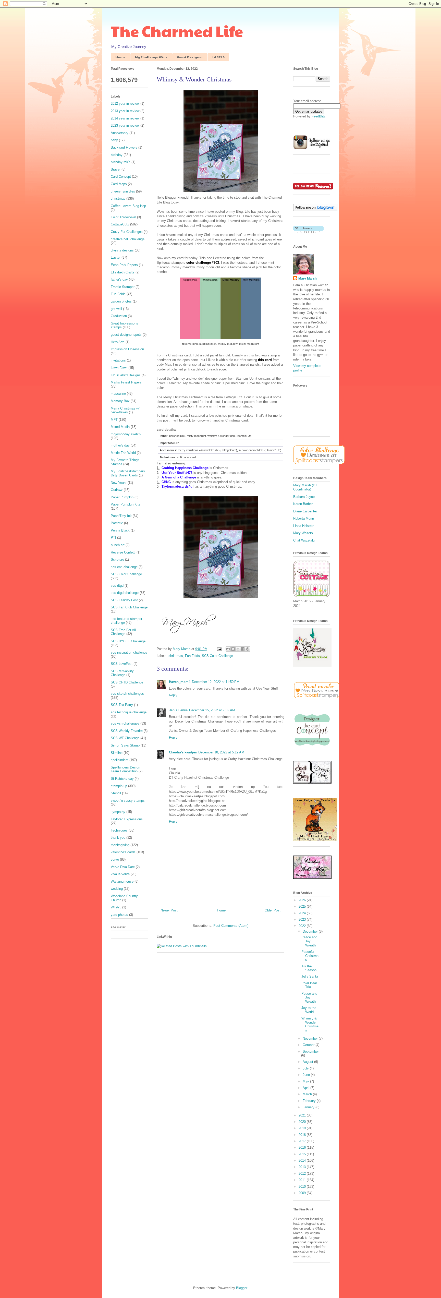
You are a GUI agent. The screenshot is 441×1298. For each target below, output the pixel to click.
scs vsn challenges (125, 723)
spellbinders (119, 760)
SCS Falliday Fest (124, 600)
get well (116, 309)
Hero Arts (118, 342)
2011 (303, 1180)
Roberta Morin (303, 518)
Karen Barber (303, 504)
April (306, 1088)
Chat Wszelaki (304, 540)
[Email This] (228, 649)
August (308, 1062)
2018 (303, 1135)
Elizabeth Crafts (122, 272)
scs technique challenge (128, 712)
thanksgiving (120, 845)
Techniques (119, 830)
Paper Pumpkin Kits (125, 504)
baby (114, 140)
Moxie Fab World (123, 453)
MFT (114, 420)
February (310, 1101)
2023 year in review (125, 125)
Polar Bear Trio (309, 985)
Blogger (241, 1288)
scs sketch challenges (127, 693)
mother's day (120, 445)
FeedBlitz (319, 116)
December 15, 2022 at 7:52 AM (212, 710)
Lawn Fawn (119, 368)
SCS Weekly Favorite (127, 731)
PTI (113, 537)
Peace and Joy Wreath (309, 941)
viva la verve (120, 874)
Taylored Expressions (127, 819)
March (308, 1094)
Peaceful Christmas (309, 956)
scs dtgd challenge (125, 593)
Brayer (115, 169)
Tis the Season (308, 968)
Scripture (117, 559)
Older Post (272, 910)
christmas (175, 656)
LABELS (218, 57)
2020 (303, 1122)
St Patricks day (122, 778)
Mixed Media (120, 427)
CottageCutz (120, 224)
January (309, 1107)
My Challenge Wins (151, 57)
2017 (303, 1141)
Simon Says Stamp (125, 745)
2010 (303, 1186)
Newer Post (169, 910)
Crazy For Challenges (127, 232)
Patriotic (117, 523)
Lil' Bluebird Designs (126, 375)
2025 (303, 906)
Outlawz (117, 490)
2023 (303, 919)
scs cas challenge (124, 567)
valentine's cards (123, 852)
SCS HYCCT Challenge (128, 641)
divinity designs (122, 250)
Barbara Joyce (304, 497)
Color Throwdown (123, 217)
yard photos (119, 915)
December (311, 931)
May (306, 1081)
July (306, 1068)
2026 (303, 900)
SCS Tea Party (122, 705)
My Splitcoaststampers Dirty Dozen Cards (128, 473)
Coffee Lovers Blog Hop (128, 206)
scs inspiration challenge (129, 652)
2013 (303, 1167)
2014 (303, 1160)
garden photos (121, 301)
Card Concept (121, 176)
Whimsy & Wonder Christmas (309, 1024)
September (311, 1051)
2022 (303, 926)
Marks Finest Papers (126, 382)
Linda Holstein (303, 526)
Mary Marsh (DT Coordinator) (305, 487)
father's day (119, 279)
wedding (117, 889)
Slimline (116, 753)
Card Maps (119, 184)
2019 (303, 1128)
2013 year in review (125, 111)
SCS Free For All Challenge (123, 632)
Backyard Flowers (124, 147)
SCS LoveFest (121, 664)
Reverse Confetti (123, 552)
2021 (303, 1115)
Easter (115, 257)
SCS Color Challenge (217, 656)
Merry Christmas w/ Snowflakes (125, 410)
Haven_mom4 (179, 682)
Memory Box (120, 401)
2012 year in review (125, 103)
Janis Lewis (178, 710)
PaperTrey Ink (121, 516)
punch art (118, 545)
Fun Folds (192, 656)
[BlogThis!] (233, 649)
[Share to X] (237, 649)
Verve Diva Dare (123, 867)
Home (120, 57)
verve (115, 859)
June (307, 1075)
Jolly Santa (309, 976)
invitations (118, 360)
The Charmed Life (177, 31)
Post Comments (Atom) (230, 926)
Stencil (116, 793)
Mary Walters (303, 533)
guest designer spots (126, 334)
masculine (118, 393)
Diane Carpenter (305, 511)
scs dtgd (117, 585)
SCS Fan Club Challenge (129, 607)
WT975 (116, 907)
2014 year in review (125, 118)
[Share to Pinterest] (247, 649)
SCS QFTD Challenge (127, 682)
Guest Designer (190, 57)
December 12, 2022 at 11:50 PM (215, 682)
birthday (116, 155)
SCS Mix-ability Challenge (122, 673)
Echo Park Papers (124, 265)
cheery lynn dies (123, 191)
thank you (118, 837)
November (311, 1038)
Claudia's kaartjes (183, 752)
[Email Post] (219, 649)
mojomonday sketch (126, 434)
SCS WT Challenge (125, 738)
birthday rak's (120, 162)
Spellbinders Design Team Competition (125, 769)
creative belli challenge (127, 239)
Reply (173, 695)
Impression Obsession (127, 349)
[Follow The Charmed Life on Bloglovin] (315, 210)
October (309, 1045)
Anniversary (119, 133)
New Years (119, 483)
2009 (303, 1193)
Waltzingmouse (122, 881)
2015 (303, 1154)
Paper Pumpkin (122, 497)
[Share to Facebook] (242, 649)
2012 (303, 1173)
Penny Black (120, 530)
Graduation (119, 316)
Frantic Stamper (122, 287)
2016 (303, 1147)
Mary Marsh (307, 278)
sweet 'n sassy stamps (128, 800)
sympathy (118, 812)
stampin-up (119, 786)
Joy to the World (308, 1010)
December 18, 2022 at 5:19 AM (221, 752)
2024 (303, 913)
